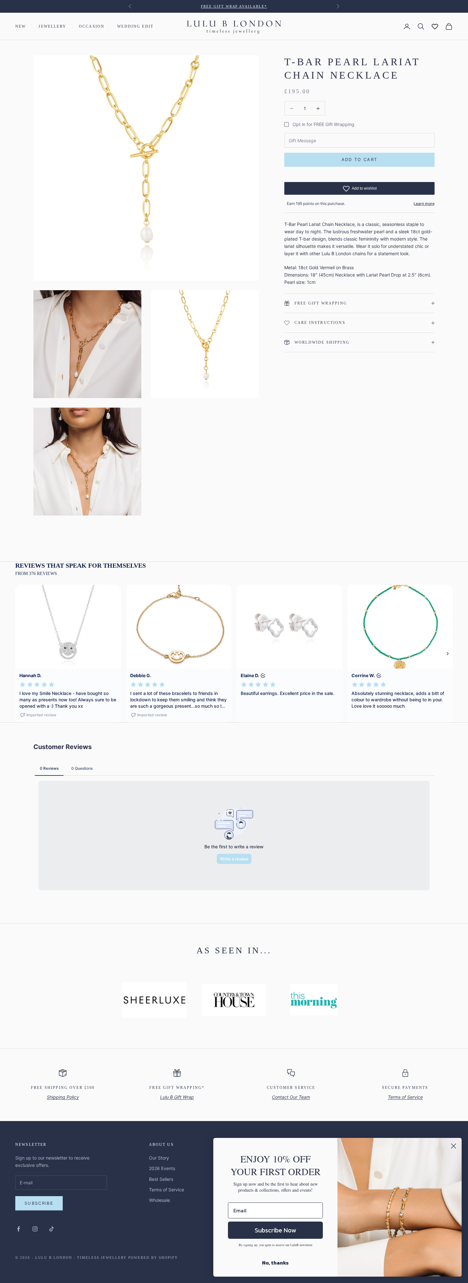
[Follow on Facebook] (18, 1229)
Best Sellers (161, 1179)
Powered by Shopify (153, 1257)
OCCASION (91, 26)
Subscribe (39, 1203)
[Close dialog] (453, 1146)
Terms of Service (166, 1189)
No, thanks (275, 1262)
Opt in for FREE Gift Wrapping (323, 124)
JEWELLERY (52, 26)
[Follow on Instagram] (35, 1229)
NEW (20, 26)
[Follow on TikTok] (51, 1229)
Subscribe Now (275, 1230)
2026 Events (162, 1168)
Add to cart (360, 159)
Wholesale (159, 1200)
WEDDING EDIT (135, 26)
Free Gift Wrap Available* (234, 6)
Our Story (159, 1157)
